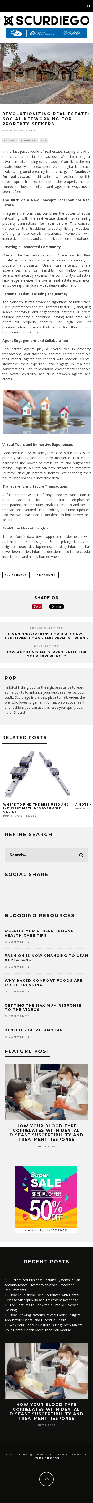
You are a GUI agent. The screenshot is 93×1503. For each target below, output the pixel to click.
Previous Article (46, 628)
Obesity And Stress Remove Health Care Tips (39, 933)
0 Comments (29, 140)
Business (10, 140)
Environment (16, 575)
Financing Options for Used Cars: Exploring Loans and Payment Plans (46, 636)
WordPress (47, 1458)
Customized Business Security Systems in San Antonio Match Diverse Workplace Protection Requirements (42, 1285)
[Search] (89, 6)
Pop (5, 130)
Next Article (46, 646)
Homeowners (45, 575)
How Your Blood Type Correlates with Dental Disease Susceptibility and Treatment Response (46, 1133)
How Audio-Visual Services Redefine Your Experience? (46, 654)
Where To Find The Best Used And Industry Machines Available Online (36, 808)
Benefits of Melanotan (34, 1030)
